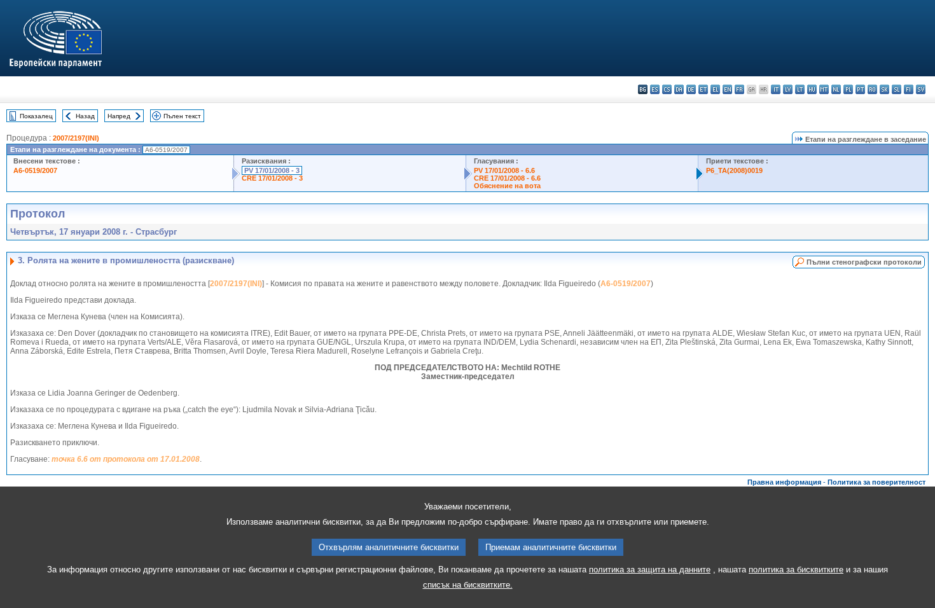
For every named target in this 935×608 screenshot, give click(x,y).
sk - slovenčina (884, 89)
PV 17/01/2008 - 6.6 (504, 170)
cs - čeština (667, 89)
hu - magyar (812, 89)
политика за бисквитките (796, 569)
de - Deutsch (691, 89)
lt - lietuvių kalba (800, 89)
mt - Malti (824, 89)
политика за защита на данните (649, 569)
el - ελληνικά (715, 89)
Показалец (36, 116)
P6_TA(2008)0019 (734, 170)
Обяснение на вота (507, 186)
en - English (727, 89)
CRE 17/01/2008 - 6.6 (507, 178)
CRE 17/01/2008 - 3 (272, 178)
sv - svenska (920, 89)
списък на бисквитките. (468, 585)
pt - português (860, 89)
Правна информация (784, 482)
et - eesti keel (703, 89)
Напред (118, 116)
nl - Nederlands (836, 89)
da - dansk (679, 89)
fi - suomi (908, 89)
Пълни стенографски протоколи (864, 262)
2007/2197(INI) (76, 138)
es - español (655, 89)
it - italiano (775, 89)
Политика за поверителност (876, 482)
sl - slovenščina (896, 89)
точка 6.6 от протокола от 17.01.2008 (126, 459)
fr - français (739, 89)
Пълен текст (182, 116)
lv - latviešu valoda (788, 89)
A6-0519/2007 (35, 170)
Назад (85, 116)
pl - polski (848, 89)
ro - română (872, 89)
